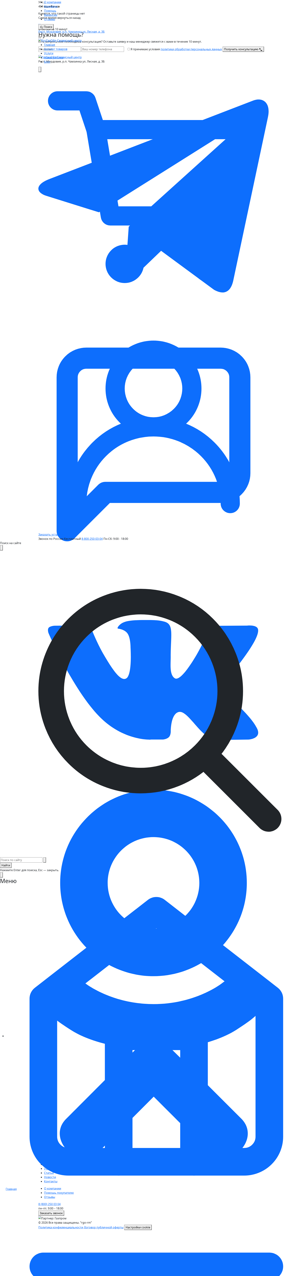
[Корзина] (153, 187)
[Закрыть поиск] (1, 547)
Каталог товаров (55, 49)
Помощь (50, 11)
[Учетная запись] (153, 417)
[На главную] (60, 40)
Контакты (50, 6)
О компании (52, 2)
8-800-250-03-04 (92, 539)
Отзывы (49, 19)
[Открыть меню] (39, 36)
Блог (47, 62)
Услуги (48, 53)
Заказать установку (51, 534)
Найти (5, 865)
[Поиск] (39, 69)
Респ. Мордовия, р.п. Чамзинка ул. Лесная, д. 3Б (71, 32)
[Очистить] (44, 860)
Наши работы (53, 57)
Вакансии (50, 15)
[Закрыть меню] (1, 875)
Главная (49, 45)
